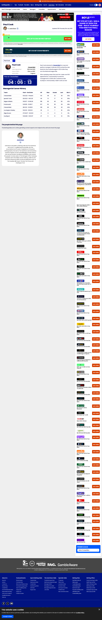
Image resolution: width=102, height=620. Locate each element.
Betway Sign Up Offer (91, 591)
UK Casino (68, 5)
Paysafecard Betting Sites (78, 589)
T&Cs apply (20, 44)
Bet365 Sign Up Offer (91, 582)
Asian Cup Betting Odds (21, 587)
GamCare (66, 568)
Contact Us (4, 584)
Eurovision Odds (61, 586)
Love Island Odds (62, 584)
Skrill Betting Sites (76, 591)
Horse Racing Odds (34, 586)
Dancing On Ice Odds (63, 587)
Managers (33, 9)
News (32, 5)
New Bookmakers (76, 587)
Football (20, 5)
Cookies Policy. (80, 613)
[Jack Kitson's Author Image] (20, 136)
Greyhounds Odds (34, 582)
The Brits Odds (61, 589)
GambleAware (72, 568)
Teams (25, 9)
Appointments (52, 9)
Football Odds (33, 580)
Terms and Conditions (7, 593)
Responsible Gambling (7, 591)
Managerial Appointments (49, 587)
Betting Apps (75, 582)
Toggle (96, 5)
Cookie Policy (5, 587)
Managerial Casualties (49, 586)
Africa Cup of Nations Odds (22, 584)
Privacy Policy (5, 586)
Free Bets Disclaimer (6, 595)
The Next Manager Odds (49, 580)
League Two (18, 591)
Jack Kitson (12, 28)
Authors (3, 582)
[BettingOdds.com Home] (7, 5)
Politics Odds (61, 582)
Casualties (42, 9)
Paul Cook (7, 60)
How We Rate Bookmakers (7, 589)
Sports (45, 5)
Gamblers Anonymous (80, 568)
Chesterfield (31, 67)
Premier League (19, 580)
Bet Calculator (60, 5)
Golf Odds (32, 587)
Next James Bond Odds (63, 591)
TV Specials (60, 580)
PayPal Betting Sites (77, 586)
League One (18, 589)
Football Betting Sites (77, 593)
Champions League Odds (21, 586)
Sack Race (51, 5)
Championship (19, 582)
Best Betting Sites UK (77, 580)
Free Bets (26, 5)
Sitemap (4, 597)
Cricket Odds (33, 584)
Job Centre (62, 9)
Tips (15, 5)
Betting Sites (38, 5)
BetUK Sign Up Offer (90, 586)
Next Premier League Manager (50, 582)
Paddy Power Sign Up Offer (92, 580)
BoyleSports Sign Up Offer (92, 589)
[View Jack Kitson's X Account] (18, 28)
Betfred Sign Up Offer (91, 587)
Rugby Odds (33, 589)
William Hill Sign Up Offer (92, 584)
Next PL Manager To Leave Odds (11, 9)
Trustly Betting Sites (77, 584)
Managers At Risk (48, 584)
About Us (4, 580)
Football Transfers (20, 593)
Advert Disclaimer (96, 13)
